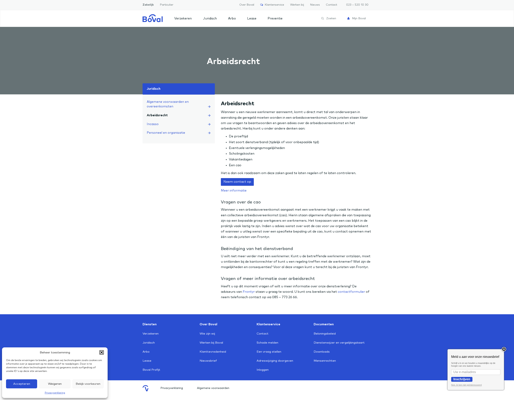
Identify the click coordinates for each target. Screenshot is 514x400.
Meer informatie (234, 190)
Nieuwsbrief (208, 360)
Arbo (232, 18)
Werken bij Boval (211, 342)
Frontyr (249, 291)
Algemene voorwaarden (213, 388)
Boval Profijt (151, 369)
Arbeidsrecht (157, 115)
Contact (331, 4)
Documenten (324, 324)
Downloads (322, 351)
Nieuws (315, 4)
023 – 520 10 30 (357, 4)
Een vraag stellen (269, 351)
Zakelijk (148, 4)
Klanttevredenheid (213, 351)
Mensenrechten (325, 360)
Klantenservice (273, 4)
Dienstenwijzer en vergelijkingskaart (339, 342)
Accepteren (21, 383)
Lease (251, 18)
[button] (102, 352)
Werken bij (297, 4)
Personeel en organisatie (166, 132)
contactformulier (351, 291)
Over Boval (246, 4)
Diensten (150, 324)
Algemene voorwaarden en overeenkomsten (168, 104)
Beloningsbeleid (325, 333)
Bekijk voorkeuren (88, 383)
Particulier (166, 4)
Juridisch (210, 18)
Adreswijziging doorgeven (275, 360)
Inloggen (263, 369)
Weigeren (55, 383)
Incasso (153, 124)
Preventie (275, 18)
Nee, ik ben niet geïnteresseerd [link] (466, 385)
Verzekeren (183, 18)
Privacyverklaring (55, 393)
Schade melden (267, 342)
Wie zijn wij (207, 333)
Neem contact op (237, 181)
